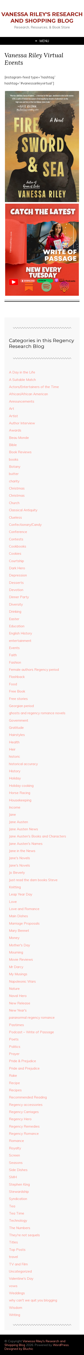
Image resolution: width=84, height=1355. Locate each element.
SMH (13, 1177)
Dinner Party (19, 597)
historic (14, 756)
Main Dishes (18, 916)
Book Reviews (20, 452)
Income (14, 807)
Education (16, 626)
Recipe (14, 1083)
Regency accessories (26, 1105)
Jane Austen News (23, 829)
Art (11, 408)
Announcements (21, 401)
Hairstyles (17, 735)
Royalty (15, 1148)
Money (14, 938)
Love (13, 902)
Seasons (16, 1163)
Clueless (15, 517)
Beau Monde (19, 438)
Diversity (16, 604)
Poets (14, 1039)
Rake (13, 1075)
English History (20, 633)
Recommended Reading (28, 1097)
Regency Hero (20, 1119)
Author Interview (22, 423)
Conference (18, 532)
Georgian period (21, 706)
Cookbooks (17, 546)
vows (13, 1286)
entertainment (20, 641)
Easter (14, 619)
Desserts (16, 582)
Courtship (16, 561)
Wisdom (15, 1307)
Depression (18, 575)
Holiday (15, 778)
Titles (13, 1242)
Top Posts (17, 1249)
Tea (12, 1206)
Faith (13, 655)
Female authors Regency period (34, 669)
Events (14, 648)
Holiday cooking (21, 785)
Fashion (15, 662)
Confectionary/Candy (25, 524)
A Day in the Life (22, 372)
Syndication (18, 1199)
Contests (16, 539)
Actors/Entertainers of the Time (34, 387)
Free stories (18, 699)
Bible (13, 445)
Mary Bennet (19, 930)
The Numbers (19, 1228)
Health (14, 742)
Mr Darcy (16, 967)
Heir (12, 749)
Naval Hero (18, 996)
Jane (12, 814)
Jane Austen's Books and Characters (37, 836)
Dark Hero (17, 568)
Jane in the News (22, 851)
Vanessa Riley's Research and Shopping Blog (42, 17)
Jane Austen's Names (26, 843)
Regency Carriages (24, 1112)
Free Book (17, 691)
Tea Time (16, 1213)
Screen (14, 1155)
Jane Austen (18, 822)
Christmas (17, 488)
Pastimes (16, 1025)
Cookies (15, 553)
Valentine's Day (21, 1278)
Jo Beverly (17, 872)
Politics (14, 1046)
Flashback (17, 677)
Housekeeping (20, 800)
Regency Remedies (24, 1126)
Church (14, 503)
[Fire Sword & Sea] (42, 201)
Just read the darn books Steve (33, 880)
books (13, 459)
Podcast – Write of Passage (31, 1032)
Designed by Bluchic (18, 1349)
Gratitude (16, 727)
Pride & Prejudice (22, 1061)
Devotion (16, 590)
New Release (19, 1003)
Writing (14, 1315)
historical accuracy (23, 764)
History (14, 771)
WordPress (61, 1345)
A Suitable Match (22, 380)
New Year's (18, 1010)
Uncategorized (20, 1271)
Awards (15, 430)
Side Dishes (18, 1170)
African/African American (28, 394)
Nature (14, 988)
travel (13, 1257)
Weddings (17, 1293)
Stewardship (19, 1191)
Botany (14, 466)
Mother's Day (19, 945)
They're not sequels (24, 1235)
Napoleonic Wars (22, 981)
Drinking (15, 611)
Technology (18, 1220)
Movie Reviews (21, 959)
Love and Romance (24, 909)
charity (14, 481)
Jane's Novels (19, 858)
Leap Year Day (20, 894)
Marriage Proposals (24, 923)
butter (14, 474)
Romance (16, 1141)
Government (18, 720)
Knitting (15, 887)
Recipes (15, 1090)
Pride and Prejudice (24, 1068)
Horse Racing (19, 793)
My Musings (18, 974)
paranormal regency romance (32, 1017)
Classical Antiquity (23, 510)
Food (13, 684)
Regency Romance (24, 1133)
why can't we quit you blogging (33, 1300)
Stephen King (19, 1184)
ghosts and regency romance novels (37, 713)
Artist (13, 416)
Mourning (16, 952)
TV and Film (18, 1264)
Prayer (14, 1054)
